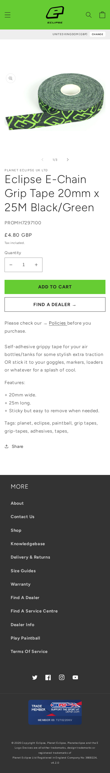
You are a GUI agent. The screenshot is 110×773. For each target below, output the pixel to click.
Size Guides (23, 570)
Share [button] (17, 446)
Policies (58, 323)
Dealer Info (22, 624)
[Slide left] (42, 160)
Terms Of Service (29, 651)
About (17, 503)
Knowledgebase (28, 543)
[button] (7, 15)
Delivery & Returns (30, 557)
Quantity (13, 252)
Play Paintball (25, 638)
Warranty (21, 584)
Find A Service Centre (34, 611)
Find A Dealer (25, 597)
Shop (16, 530)
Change (97, 34)
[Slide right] (67, 160)
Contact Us (23, 516)
